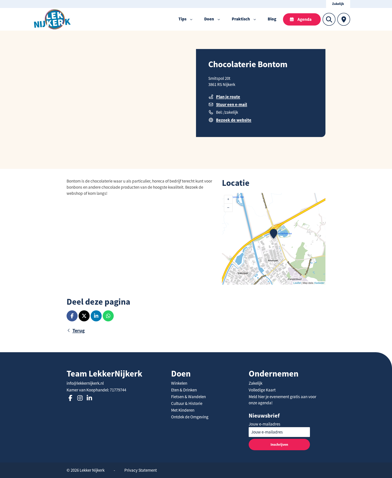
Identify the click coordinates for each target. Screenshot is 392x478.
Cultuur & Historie (186, 403)
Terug (78, 331)
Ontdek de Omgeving (189, 417)
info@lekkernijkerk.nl (85, 383)
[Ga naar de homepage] (52, 19)
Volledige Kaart (262, 390)
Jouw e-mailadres (264, 424)
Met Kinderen (182, 410)
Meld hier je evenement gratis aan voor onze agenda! (282, 400)
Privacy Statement (140, 470)
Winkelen (179, 383)
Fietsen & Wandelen (188, 396)
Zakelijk (338, 4)
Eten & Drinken (184, 390)
